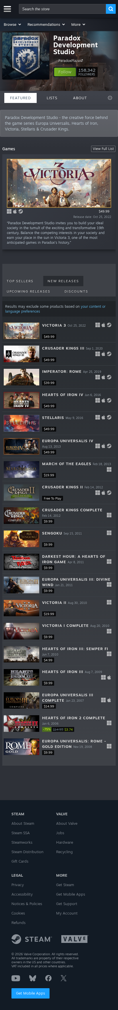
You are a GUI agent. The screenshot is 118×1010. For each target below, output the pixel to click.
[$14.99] (21, 700)
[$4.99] (21, 654)
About (80, 97)
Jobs (60, 832)
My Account (67, 913)
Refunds (18, 922)
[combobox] (62, 9)
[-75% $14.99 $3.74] (21, 723)
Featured (20, 97)
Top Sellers (20, 281)
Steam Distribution (27, 851)
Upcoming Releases (28, 291)
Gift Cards (19, 861)
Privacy (17, 884)
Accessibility (22, 894)
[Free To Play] (21, 492)
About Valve (66, 823)
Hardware (64, 842)
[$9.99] (21, 515)
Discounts (76, 291)
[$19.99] (21, 469)
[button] (13, 24)
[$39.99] (21, 377)
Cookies (18, 913)
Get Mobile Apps (30, 993)
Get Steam (65, 884)
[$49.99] (21, 331)
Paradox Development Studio (75, 45)
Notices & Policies (26, 903)
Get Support (66, 903)
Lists (52, 97)
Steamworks (21, 842)
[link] (59, 729)
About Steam (22, 823)
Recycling (64, 851)
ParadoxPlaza (69, 61)
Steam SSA (20, 832)
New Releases (63, 281)
